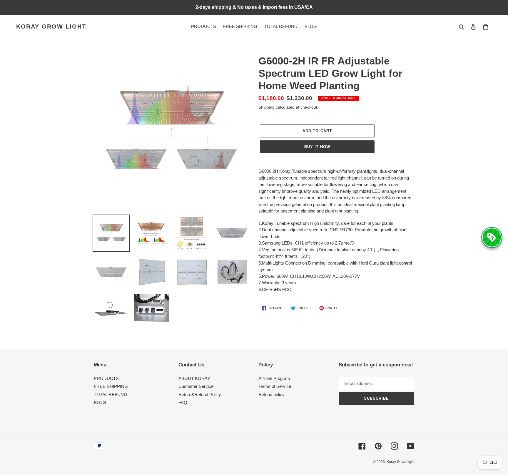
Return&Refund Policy (199, 394)
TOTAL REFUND (110, 394)
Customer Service (195, 386)
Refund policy (271, 394)
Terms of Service (274, 386)
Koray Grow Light (51, 26)
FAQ (182, 402)
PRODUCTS (106, 378)
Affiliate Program (274, 378)
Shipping (266, 107)
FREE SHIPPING (111, 386)
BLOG (100, 402)
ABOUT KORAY (194, 378)
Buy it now (317, 147)
